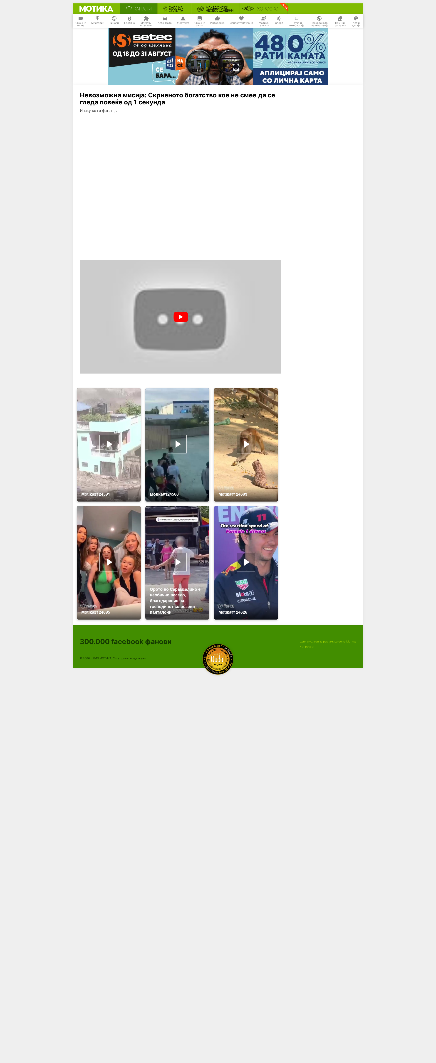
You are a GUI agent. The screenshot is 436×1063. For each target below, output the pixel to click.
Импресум (307, 646)
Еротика (129, 23)
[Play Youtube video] (180, 317)
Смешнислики (199, 24)
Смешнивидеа (80, 24)
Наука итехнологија (297, 24)
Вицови (114, 23)
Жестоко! (183, 23)
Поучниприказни (340, 24)
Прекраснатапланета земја (319, 24)
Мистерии (97, 23)
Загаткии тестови (146, 24)
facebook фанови (126, 641)
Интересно (217, 23)
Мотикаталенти (263, 24)
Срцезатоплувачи (241, 23)
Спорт (279, 23)
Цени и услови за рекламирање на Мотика (328, 641)
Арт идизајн (356, 24)
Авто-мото (165, 23)
